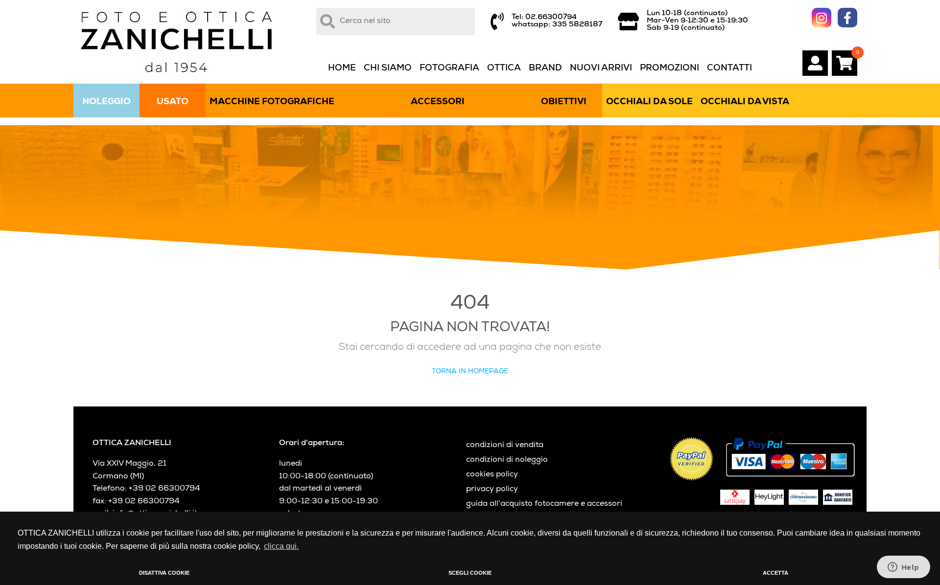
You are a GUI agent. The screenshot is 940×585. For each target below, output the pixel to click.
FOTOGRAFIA (449, 68)
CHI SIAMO (388, 68)
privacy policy (492, 490)
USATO (172, 102)
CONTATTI (729, 68)
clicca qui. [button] (281, 546)
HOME (342, 68)
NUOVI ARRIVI (601, 68)
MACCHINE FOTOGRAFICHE (272, 102)
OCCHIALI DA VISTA (745, 102)
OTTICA (504, 68)
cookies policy (492, 475)
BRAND (545, 68)
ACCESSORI (438, 102)
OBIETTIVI (564, 102)
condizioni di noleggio (507, 460)
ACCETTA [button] (775, 573)
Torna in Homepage (470, 371)
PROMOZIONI (669, 68)
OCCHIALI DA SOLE (649, 102)
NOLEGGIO (106, 102)
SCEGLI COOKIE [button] (470, 573)
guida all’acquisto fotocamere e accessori (544, 504)
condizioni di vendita (504, 446)
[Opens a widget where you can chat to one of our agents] (903, 568)
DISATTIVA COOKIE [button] (164, 573)
